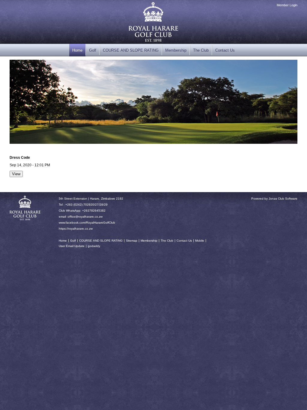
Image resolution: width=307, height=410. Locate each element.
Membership (175, 50)
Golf (92, 50)
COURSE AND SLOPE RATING (131, 50)
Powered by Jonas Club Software (274, 198)
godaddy (94, 246)
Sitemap (131, 240)
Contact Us (225, 50)
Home (77, 50)
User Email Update (72, 246)
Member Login (287, 5)
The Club (201, 50)
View (16, 174)
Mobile (199, 240)
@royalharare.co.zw (89, 216)
